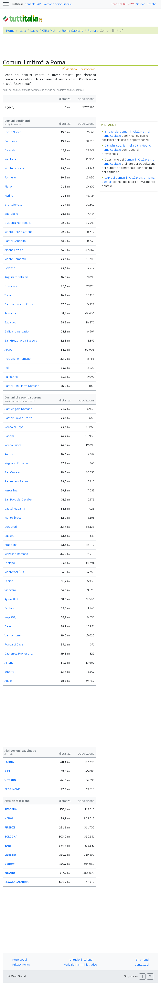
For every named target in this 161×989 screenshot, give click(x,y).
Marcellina (11, 490)
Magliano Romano (16, 463)
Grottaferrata (13, 204)
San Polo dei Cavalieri (19, 499)
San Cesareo (13, 472)
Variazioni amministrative (80, 964)
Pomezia (10, 313)
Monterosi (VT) (14, 572)
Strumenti (142, 959)
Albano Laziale (14, 250)
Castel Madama (15, 508)
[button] (142, 976)
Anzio (8, 681)
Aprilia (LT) (11, 599)
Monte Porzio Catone (19, 232)
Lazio (34, 31)
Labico (9, 581)
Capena (10, 436)
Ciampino (11, 141)
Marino (9, 195)
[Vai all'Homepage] (24, 18)
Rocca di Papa (14, 427)
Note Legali (19, 959)
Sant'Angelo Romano (18, 409)
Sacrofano (11, 213)
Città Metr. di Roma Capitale (62, 31)
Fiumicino (11, 286)
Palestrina (11, 377)
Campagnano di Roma (19, 304)
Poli (7, 368)
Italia (22, 31)
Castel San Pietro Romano (22, 386)
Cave (8, 626)
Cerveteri (11, 526)
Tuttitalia (17, 4)
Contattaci (142, 964)
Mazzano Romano (16, 554)
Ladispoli (10, 563)
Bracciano (11, 545)
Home (10, 31)
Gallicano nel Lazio (17, 331)
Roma (91, 31)
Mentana (10, 159)
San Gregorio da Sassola (21, 340)
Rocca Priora (13, 445)
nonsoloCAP (33, 4)
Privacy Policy (21, 964)
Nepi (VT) (10, 617)
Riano (8, 186)
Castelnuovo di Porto (18, 418)
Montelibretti (13, 517)
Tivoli (8, 295)
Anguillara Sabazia (16, 277)
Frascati (10, 150)
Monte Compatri (15, 259)
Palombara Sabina (16, 481)
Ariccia (9, 454)
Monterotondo (14, 168)
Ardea (8, 349)
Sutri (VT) (10, 671)
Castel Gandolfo (15, 241)
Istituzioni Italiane (80, 959)
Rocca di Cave (14, 644)
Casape (10, 536)
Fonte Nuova (13, 132)
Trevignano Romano (18, 358)
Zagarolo (10, 322)
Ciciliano (10, 608)
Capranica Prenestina (19, 653)
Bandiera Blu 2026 (122, 4)
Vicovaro (10, 590)
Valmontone (13, 635)
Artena (9, 662)
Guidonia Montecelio (18, 223)
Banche (151, 4)
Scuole (140, 4)
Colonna (10, 268)
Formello (10, 177)
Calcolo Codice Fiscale (57, 4)
